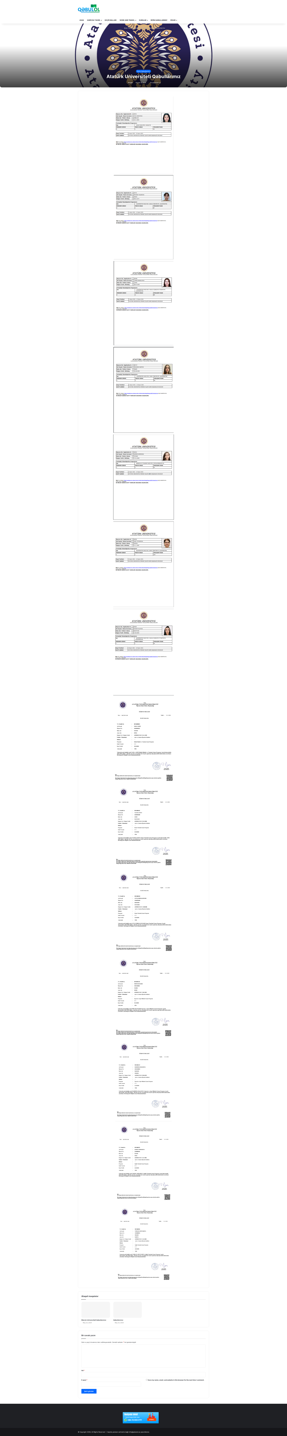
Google (130, 82)
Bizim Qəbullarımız (159, 20)
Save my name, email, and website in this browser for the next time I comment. (176, 1380)
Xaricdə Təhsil (93, 20)
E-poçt (84, 1380)
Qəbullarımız (118, 1320)
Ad (83, 1370)
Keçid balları (110, 20)
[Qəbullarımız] (127, 1310)
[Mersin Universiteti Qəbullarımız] (95, 1310)
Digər (172, 20)
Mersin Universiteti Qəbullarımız (93, 1320)
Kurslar (142, 20)
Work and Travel (127, 20)
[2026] (89, 8)
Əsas (81, 20)
